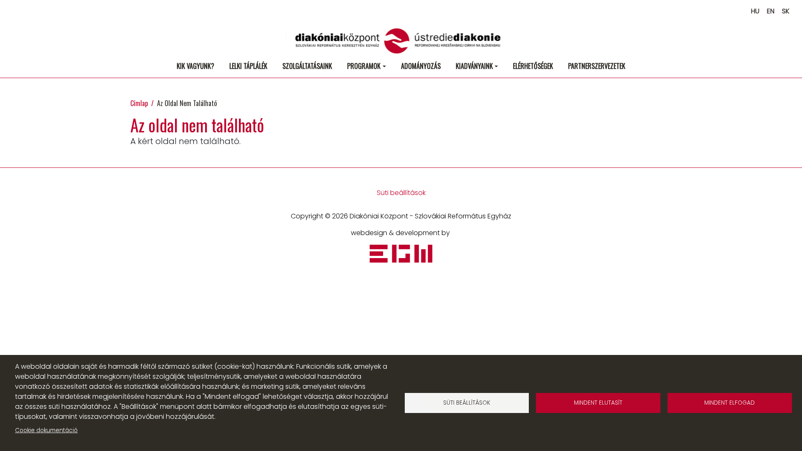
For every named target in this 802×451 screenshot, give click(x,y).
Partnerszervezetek (596, 66)
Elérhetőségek (533, 66)
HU (755, 11)
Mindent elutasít (598, 403)
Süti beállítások (401, 193)
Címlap (139, 103)
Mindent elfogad (729, 403)
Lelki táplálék (248, 66)
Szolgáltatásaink (307, 66)
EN (770, 11)
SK (785, 11)
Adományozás (421, 66)
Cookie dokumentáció (46, 430)
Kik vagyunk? (195, 66)
